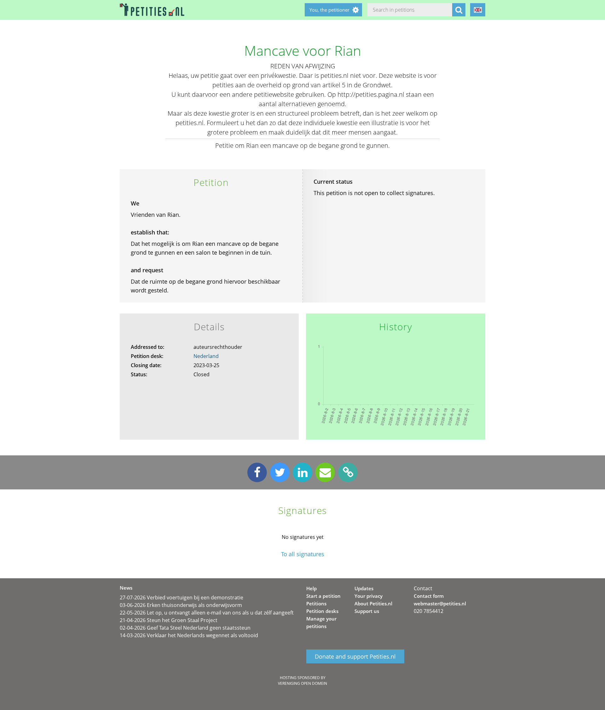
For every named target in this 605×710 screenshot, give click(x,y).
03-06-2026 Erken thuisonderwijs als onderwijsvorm (181, 605)
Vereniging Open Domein (302, 683)
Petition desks (322, 611)
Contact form (429, 596)
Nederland (206, 356)
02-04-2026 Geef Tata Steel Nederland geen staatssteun (185, 627)
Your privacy (368, 596)
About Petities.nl (373, 603)
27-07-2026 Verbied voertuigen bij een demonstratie (181, 597)
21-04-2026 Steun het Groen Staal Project (168, 620)
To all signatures (302, 554)
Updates (363, 588)
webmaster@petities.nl (440, 603)
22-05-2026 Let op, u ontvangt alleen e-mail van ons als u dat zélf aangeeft (207, 612)
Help (311, 588)
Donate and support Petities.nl (355, 656)
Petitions (316, 603)
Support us (366, 611)
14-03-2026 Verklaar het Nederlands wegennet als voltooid (189, 635)
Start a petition (323, 596)
